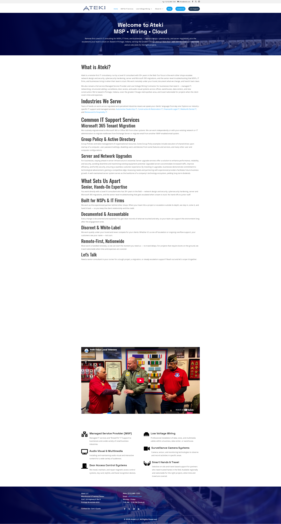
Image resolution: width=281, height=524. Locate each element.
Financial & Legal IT (172, 109)
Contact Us (180, 9)
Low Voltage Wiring (163, 433)
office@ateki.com (135, 496)
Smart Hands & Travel (165, 462)
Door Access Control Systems (108, 465)
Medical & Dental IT (188, 109)
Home (116, 9)
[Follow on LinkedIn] (138, 509)
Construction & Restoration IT (150, 109)
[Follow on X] (129, 509)
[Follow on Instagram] (134, 509)
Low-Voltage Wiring (143, 9)
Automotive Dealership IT (126, 109)
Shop (169, 9)
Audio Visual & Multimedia (106, 451)
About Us (158, 9)
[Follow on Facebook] (124, 509)
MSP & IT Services (127, 9)
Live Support (194, 9)
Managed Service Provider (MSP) (110, 433)
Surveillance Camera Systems (170, 447)
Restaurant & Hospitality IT (96, 112)
